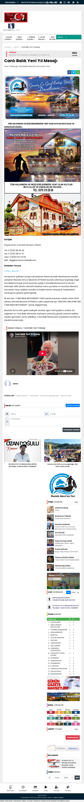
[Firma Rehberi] (61, 2)
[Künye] (73, 2)
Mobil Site (10, 791)
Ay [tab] (78, 592)
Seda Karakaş (61, 508)
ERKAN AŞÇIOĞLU (63, 566)
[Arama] (51, 2)
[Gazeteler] (68, 2)
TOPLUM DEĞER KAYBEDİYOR (64, 568)
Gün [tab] (68, 592)
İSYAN (57, 510)
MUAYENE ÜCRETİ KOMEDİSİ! (64, 535)
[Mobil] (47, 2)
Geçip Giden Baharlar (62, 518)
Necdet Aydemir (62, 524)
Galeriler (35, 791)
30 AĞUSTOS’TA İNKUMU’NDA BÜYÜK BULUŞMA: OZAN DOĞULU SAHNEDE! (63, 607)
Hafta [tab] (73, 592)
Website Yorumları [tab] (72, 405)
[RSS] (78, 2)
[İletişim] (56, 2)
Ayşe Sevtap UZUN (63, 541)
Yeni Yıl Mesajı (22, 396)
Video (46, 791)
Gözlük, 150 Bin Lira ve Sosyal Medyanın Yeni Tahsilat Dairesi (65, 528)
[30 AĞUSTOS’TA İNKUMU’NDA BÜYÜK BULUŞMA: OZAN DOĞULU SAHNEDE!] (54, 764)
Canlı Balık (34, 396)
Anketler (68, 791)
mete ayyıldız (66, 396)
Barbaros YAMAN (63, 516)
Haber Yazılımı (58, 797)
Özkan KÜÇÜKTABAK (64, 557)
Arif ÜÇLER (60, 532)
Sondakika (23, 791)
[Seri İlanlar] (64, 2)
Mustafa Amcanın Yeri (49, 396)
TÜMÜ (76, 502)
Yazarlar (57, 791)
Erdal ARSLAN (61, 549)
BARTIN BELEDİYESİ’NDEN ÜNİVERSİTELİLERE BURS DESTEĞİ (62, 599)
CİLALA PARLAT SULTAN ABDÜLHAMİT (67, 560)
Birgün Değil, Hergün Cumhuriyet (66, 552)
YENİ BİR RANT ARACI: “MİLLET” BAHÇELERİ (65, 544)
